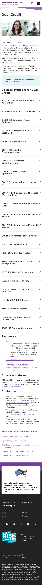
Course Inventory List (17, 405)
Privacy (24, 557)
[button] (32, 4)
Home (4, 38)
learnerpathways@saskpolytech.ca (19, 423)
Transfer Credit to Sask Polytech (15, 455)
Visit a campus (11, 370)
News (24, 513)
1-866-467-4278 (8, 502)
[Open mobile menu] (38, 3)
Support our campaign (24, 535)
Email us (25, 502)
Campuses (6, 513)
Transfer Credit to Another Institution (17, 451)
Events (4, 516)
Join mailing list (8, 506)
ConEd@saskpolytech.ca (16, 414)
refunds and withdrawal (11, 386)
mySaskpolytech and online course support (23, 367)
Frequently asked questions (17, 365)
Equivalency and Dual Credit (14, 441)
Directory (26, 516)
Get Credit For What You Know (19, 431)
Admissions (14, 38)
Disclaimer (5, 557)
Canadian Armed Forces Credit (15, 437)
